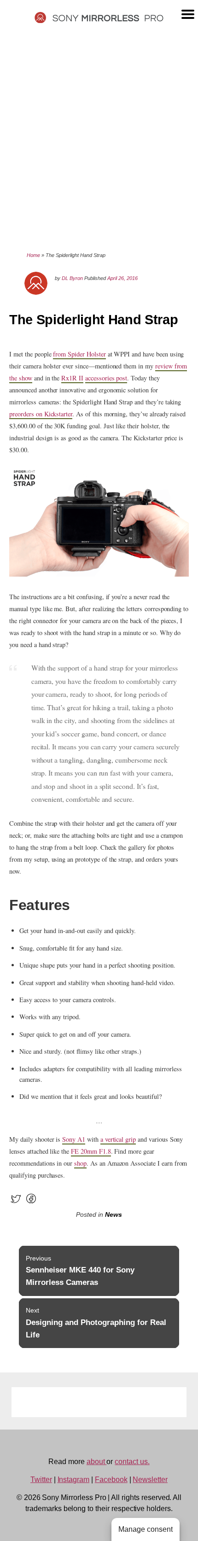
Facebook (111, 1479)
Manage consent (145, 1529)
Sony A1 (73, 1139)
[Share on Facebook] (31, 1202)
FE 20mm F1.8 (91, 1151)
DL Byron (72, 278)
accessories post (106, 378)
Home (33, 255)
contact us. (132, 1461)
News (113, 1214)
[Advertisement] (99, 137)
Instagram (74, 1479)
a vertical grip (118, 1139)
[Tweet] (16, 1202)
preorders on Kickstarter (40, 413)
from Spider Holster (79, 354)
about (97, 1461)
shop (80, 1163)
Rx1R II (72, 378)
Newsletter (150, 1479)
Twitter (41, 1479)
